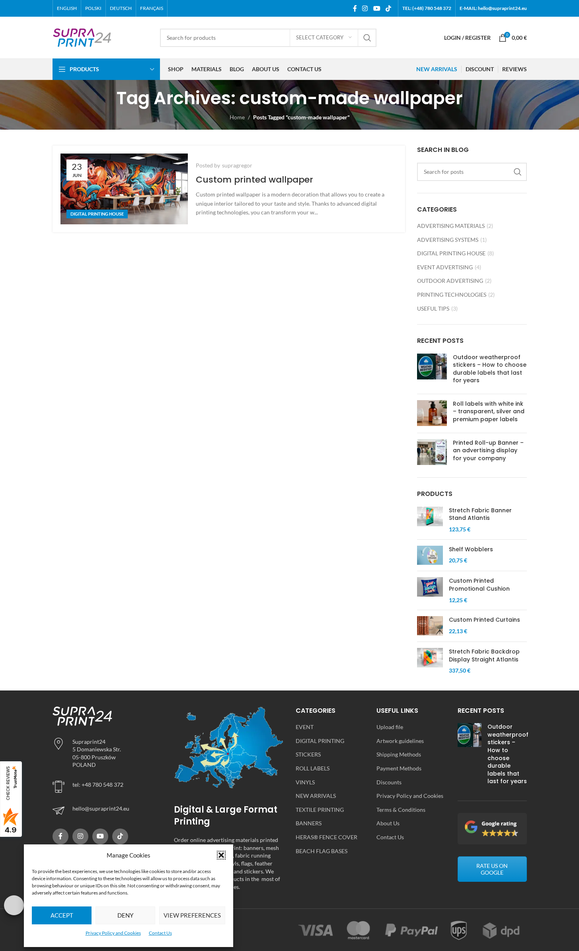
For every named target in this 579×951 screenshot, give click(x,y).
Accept (62, 915)
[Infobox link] (107, 811)
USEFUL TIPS (433, 308)
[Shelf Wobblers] (430, 555)
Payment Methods (398, 768)
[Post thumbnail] (432, 371)
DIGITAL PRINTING (320, 740)
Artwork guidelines (400, 740)
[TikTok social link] (388, 8)
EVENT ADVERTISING (445, 267)
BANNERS (309, 823)
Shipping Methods (398, 754)
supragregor (237, 165)
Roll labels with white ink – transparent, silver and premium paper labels (488, 411)
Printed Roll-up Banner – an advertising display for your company (488, 450)
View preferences (192, 915)
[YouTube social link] (376, 8)
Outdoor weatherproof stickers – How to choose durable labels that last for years (489, 369)
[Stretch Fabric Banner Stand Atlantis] (430, 520)
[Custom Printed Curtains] (430, 626)
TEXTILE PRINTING (320, 809)
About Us (388, 823)
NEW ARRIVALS (316, 795)
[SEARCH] (367, 38)
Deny (125, 915)
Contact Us (160, 933)
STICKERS (308, 754)
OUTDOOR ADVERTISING (450, 280)
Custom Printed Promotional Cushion (479, 585)
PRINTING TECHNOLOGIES (451, 294)
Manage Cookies (14, 905)
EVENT (305, 726)
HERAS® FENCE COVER (326, 837)
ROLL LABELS (312, 768)
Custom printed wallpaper (254, 179)
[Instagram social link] (365, 8)
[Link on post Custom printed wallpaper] (124, 189)
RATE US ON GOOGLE (492, 869)
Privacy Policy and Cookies (113, 933)
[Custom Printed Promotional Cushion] (430, 590)
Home (237, 117)
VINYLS (305, 782)
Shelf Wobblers (471, 549)
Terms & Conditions (400, 809)
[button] (221, 855)
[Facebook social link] (355, 8)
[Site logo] (82, 36)
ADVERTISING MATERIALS (451, 225)
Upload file (389, 726)
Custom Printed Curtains (484, 620)
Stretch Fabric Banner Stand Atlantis (480, 514)
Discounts (389, 782)
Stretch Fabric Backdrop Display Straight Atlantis (484, 655)
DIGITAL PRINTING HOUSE (97, 213)
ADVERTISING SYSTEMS (447, 239)
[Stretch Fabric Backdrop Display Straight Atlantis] (430, 661)
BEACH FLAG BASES (321, 851)
